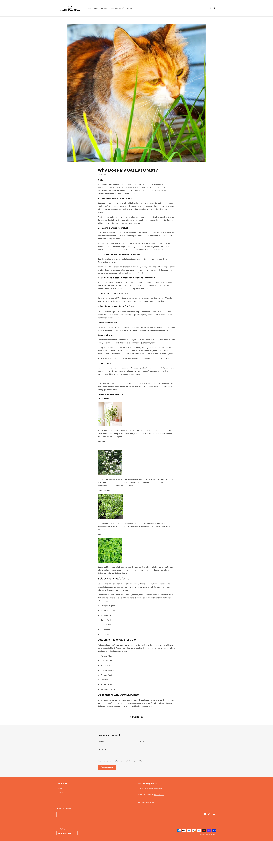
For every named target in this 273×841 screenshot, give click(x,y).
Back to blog (137, 717)
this (163, 354)
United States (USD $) (65, 833)
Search (59, 788)
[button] (206, 8)
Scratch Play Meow (200, 834)
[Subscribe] (92, 814)
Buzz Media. (159, 794)
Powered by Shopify (211, 834)
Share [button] (102, 180)
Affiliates (60, 792)
